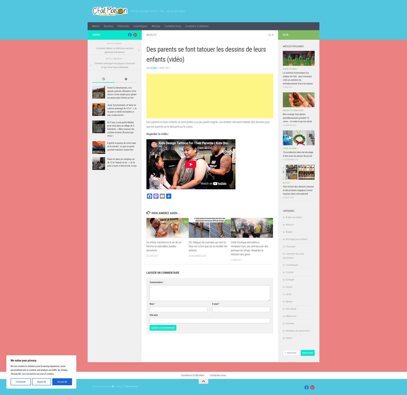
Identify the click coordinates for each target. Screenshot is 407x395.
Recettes (108, 26)
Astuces (156, 26)
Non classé (291, 308)
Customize (21, 382)
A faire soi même (290, 69)
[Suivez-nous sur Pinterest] (135, 35)
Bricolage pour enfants (296, 239)
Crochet (289, 272)
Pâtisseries (123, 26)
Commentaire (157, 282)
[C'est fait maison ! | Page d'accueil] (110, 11)
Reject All (41, 382)
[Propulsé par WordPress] (113, 386)
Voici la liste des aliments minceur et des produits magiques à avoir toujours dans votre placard (298, 190)
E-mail (216, 304)
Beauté (289, 231)
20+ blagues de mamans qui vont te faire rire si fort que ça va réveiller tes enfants (208, 246)
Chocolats (290, 246)
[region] (41, 372)
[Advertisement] (209, 96)
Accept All (62, 382)
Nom (152, 304)
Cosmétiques (140, 26)
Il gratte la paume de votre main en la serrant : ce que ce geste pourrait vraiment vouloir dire (121, 146)
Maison (96, 26)
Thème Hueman (131, 386)
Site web (154, 315)
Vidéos (289, 338)
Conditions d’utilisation (196, 26)
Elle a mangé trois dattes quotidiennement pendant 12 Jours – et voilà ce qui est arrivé (297, 118)
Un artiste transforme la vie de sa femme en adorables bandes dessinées (163, 246)
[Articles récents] (103, 79)
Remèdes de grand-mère (293, 110)
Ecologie (290, 279)
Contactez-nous (173, 26)
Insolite (151, 34)
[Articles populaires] (126, 79)
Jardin (289, 294)
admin (154, 68)
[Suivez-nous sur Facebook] (130, 35)
